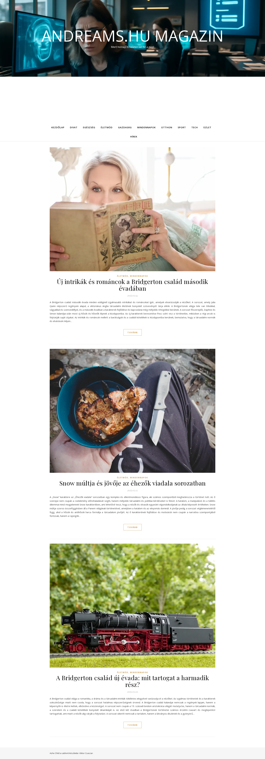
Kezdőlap (57, 127)
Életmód (107, 127)
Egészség (89, 127)
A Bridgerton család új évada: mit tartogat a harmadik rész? (132, 681)
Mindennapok (146, 127)
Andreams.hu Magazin (133, 35)
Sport (182, 127)
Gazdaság (125, 127)
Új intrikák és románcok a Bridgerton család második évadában (132, 284)
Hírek (133, 136)
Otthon (166, 127)
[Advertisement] (132, 99)
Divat (73, 127)
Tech (194, 127)
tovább (132, 332)
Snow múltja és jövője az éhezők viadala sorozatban (132, 483)
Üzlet (207, 127)
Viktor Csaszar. (86, 753)
